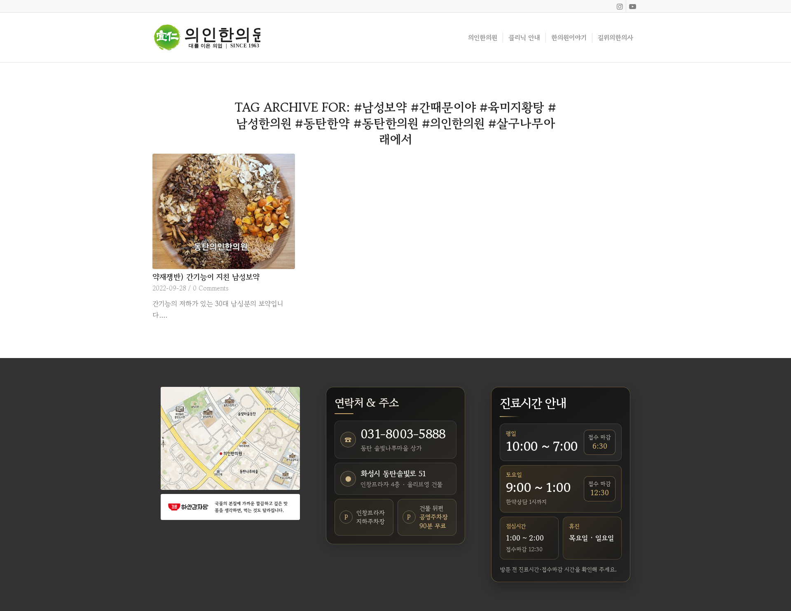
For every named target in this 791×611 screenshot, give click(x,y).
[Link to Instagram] (620, 6)
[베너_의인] (230, 507)
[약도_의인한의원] (230, 438)
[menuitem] (483, 37)
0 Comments (211, 288)
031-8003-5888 (402, 433)
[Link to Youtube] (632, 6)
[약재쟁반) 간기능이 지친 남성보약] (223, 211)
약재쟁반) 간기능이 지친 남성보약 (206, 276)
